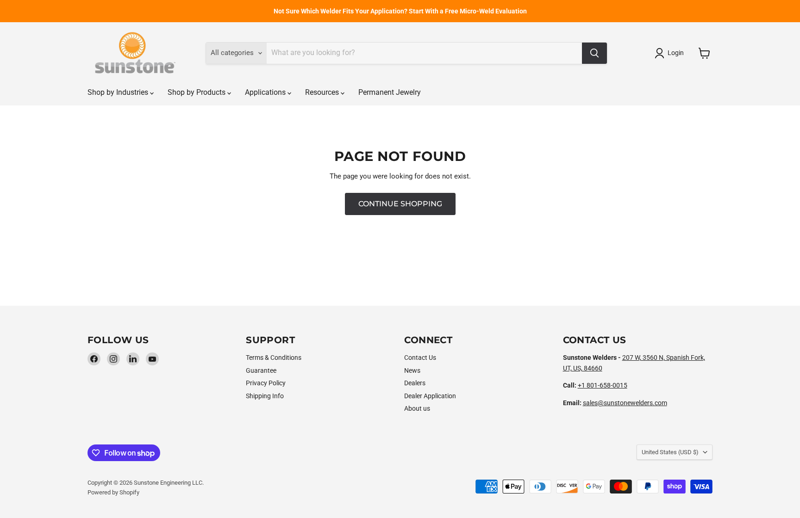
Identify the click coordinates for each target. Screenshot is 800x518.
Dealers (414, 383)
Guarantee (261, 370)
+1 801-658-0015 (602, 385)
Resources (323, 92)
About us (417, 408)
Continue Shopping (400, 203)
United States (670, 452)
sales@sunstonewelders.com (625, 403)
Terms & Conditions (273, 357)
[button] (671, 53)
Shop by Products (197, 92)
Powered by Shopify (113, 492)
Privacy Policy (266, 383)
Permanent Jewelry (389, 92)
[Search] (594, 53)
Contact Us (420, 357)
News (412, 370)
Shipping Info (265, 396)
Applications (266, 92)
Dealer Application (430, 396)
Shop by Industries (119, 92)
